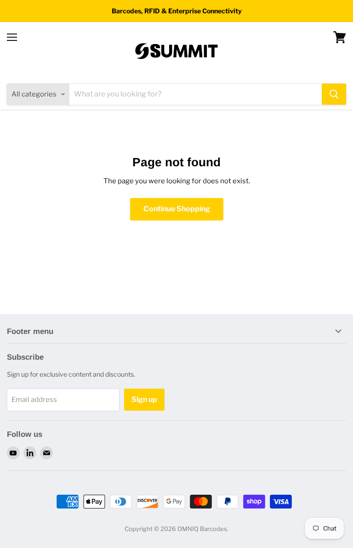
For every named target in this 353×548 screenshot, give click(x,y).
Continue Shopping (176, 208)
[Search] (334, 94)
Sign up (144, 399)
